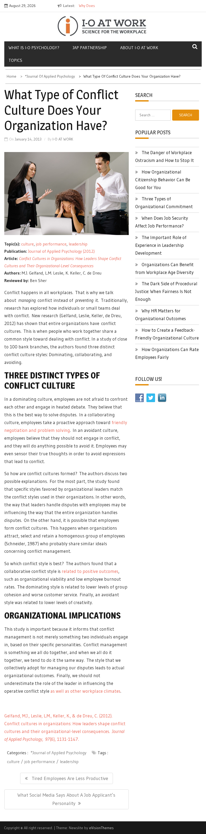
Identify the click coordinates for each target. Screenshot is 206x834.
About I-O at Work (139, 47)
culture (27, 244)
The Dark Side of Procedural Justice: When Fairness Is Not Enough (166, 291)
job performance (51, 244)
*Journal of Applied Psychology (58, 752)
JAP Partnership (90, 47)
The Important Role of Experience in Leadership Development (160, 245)
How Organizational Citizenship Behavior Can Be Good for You (162, 179)
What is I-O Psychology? (34, 47)
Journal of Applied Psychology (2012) (61, 251)
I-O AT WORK (63, 139)
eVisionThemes (101, 827)
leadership (78, 244)
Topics (15, 60)
